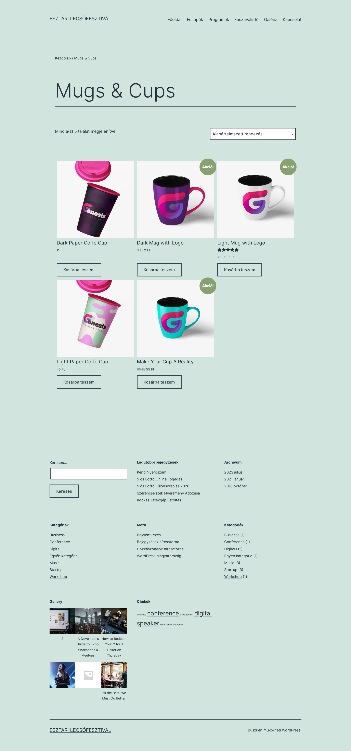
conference (163, 613)
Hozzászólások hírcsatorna (160, 549)
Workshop (58, 576)
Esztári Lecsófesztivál (80, 19)
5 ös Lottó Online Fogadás (159, 479)
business (141, 614)
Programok (218, 19)
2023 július (233, 472)
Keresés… (58, 462)
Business (57, 535)
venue (169, 624)
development (186, 614)
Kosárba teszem (79, 269)
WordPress (291, 730)
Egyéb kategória (64, 556)
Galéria (270, 19)
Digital (55, 549)
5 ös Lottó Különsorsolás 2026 (163, 486)
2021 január (234, 479)
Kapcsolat (292, 19)
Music (55, 563)
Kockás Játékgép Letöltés (159, 500)
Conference (60, 542)
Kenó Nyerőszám (151, 472)
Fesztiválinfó (246, 19)
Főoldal (174, 19)
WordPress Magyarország (159, 556)
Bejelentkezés (149, 535)
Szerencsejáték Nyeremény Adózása (168, 493)
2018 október (235, 486)
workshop (178, 624)
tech (162, 624)
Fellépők (195, 19)
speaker (148, 623)
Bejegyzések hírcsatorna (158, 542)
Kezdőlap (63, 58)
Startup (56, 570)
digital (203, 613)
